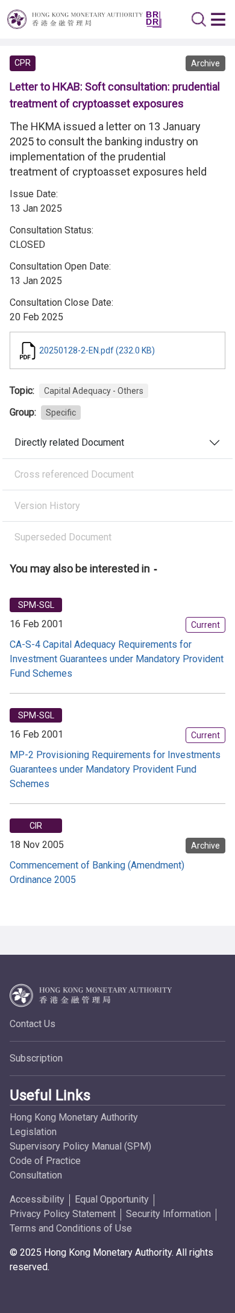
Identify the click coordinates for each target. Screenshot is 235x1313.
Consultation (36, 1175)
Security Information (168, 1214)
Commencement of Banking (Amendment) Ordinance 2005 (97, 872)
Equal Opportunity (112, 1199)
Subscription (36, 1058)
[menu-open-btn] (218, 19)
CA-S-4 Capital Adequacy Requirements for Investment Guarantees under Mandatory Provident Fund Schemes (117, 659)
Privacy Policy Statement (63, 1214)
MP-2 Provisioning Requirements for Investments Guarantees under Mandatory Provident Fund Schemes (115, 769)
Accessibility (37, 1199)
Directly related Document (69, 442)
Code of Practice (45, 1160)
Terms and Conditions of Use (71, 1228)
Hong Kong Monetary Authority (74, 1117)
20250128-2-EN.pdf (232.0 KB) (97, 350)
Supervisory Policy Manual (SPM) (80, 1146)
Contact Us (32, 1024)
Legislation (33, 1131)
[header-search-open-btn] (198, 19)
